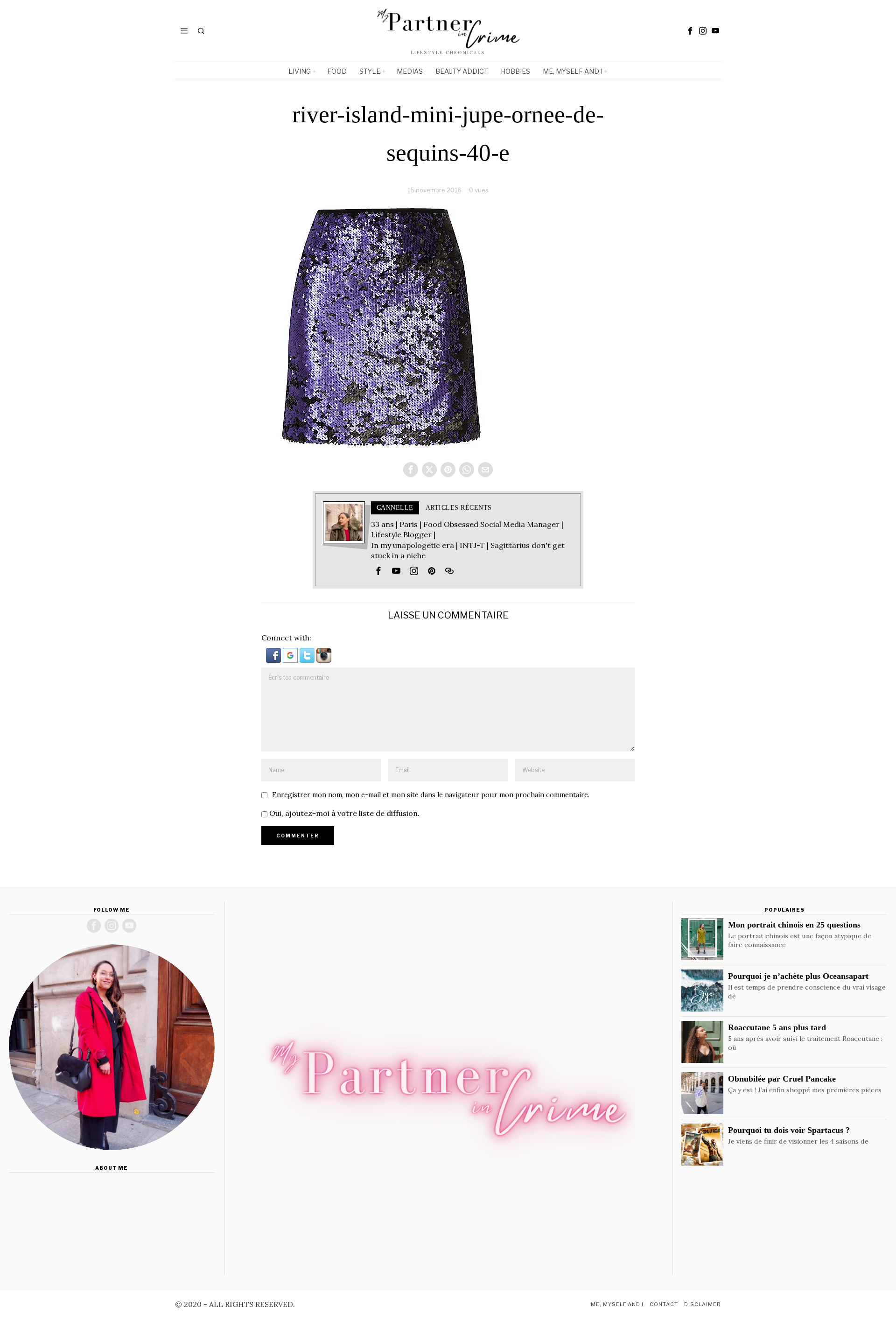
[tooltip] (690, 30)
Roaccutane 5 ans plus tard (777, 1027)
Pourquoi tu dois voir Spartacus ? (789, 1130)
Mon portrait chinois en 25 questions (794, 924)
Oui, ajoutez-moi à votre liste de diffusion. (343, 813)
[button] (274, 654)
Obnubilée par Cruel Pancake (782, 1078)
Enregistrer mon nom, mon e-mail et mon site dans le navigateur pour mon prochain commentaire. (430, 795)
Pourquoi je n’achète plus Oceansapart (798, 976)
